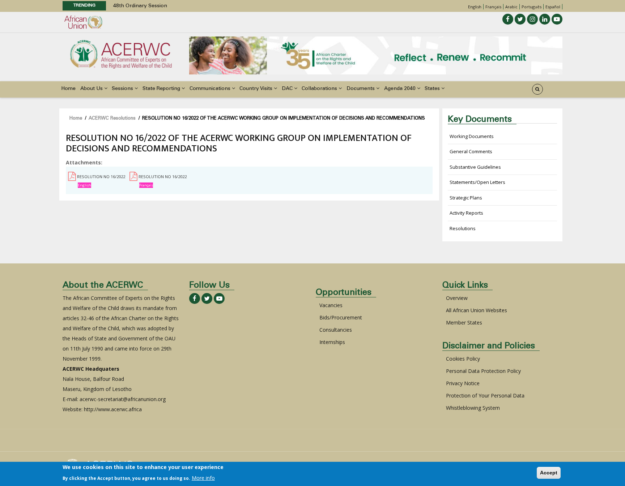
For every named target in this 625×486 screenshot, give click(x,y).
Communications (211, 88)
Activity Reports (466, 213)
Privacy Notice (463, 383)
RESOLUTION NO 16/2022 (101, 176)
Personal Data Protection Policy (483, 370)
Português (531, 6)
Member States (464, 322)
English (474, 6)
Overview (457, 297)
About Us (92, 88)
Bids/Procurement (340, 317)
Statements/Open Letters (477, 182)
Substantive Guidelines (475, 167)
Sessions (123, 88)
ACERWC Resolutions (112, 118)
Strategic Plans (466, 197)
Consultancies (335, 329)
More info (203, 477)
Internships (332, 342)
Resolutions (463, 228)
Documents (361, 88)
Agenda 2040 (400, 88)
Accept (548, 473)
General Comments (471, 151)
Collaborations (320, 88)
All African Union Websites (476, 310)
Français (493, 6)
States (433, 88)
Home (68, 88)
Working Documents (472, 136)
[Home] (121, 53)
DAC (288, 88)
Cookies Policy (463, 358)
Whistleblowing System (473, 407)
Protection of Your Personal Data (485, 395)
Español (552, 6)
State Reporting (162, 88)
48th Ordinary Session (140, 6)
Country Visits (256, 88)
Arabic (511, 6)
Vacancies (331, 305)
